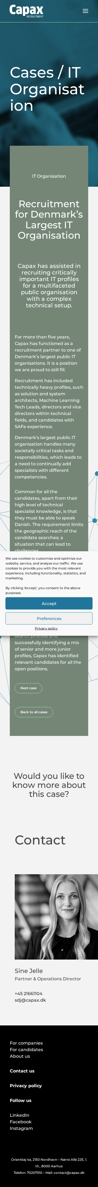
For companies (26, 1043)
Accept (49, 603)
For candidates (26, 1049)
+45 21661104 (28, 993)
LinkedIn (19, 1115)
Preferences (49, 618)
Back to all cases (33, 712)
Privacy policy (46, 628)
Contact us (22, 1071)
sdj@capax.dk (30, 1000)
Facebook (21, 1121)
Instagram (21, 1128)
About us (20, 1056)
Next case (28, 688)
